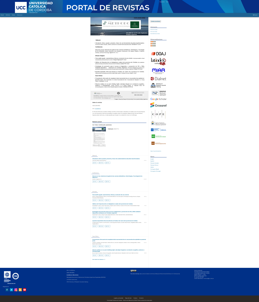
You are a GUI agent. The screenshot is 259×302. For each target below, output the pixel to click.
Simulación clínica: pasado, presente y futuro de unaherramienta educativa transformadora (116, 158)
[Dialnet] (158, 80)
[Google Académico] (158, 100)
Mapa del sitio (128, 298)
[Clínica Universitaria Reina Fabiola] (158, 126)
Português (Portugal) (155, 171)
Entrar (167, 1)
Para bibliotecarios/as (155, 33)
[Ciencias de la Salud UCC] (158, 138)
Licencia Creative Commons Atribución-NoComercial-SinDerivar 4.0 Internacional (161, 273)
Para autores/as (153, 31)
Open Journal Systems (155, 151)
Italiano (152, 167)
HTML (108, 162)
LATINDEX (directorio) (72, 279)
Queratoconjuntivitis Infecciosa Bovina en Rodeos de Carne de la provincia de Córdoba (114, 220)
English (152, 159)
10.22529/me (98, 108)
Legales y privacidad (118, 298)
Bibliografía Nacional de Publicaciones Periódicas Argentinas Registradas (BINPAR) (86, 277)
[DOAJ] (158, 56)
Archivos (8, 15)
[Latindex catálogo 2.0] (158, 65)
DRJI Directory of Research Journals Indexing (77, 281)
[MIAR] (158, 74)
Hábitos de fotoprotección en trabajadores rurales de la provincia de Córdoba (112, 204)
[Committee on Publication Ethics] (158, 119)
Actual (2, 15)
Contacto (141, 298)
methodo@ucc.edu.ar (208, 278)
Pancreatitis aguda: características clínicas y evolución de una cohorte (110, 194)
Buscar (255, 15)
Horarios (135, 298)
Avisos (13, 15)
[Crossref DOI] (158, 107)
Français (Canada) (154, 163)
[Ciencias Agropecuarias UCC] (158, 145)
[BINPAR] (158, 96)
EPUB (101, 162)
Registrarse (162, 1)
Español (152, 161)
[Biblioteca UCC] (158, 131)
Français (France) (154, 165)
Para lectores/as (153, 29)
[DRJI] (158, 87)
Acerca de (19, 15)
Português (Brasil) (154, 169)
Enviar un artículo (155, 21)
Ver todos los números (98, 259)
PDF (95, 162)
